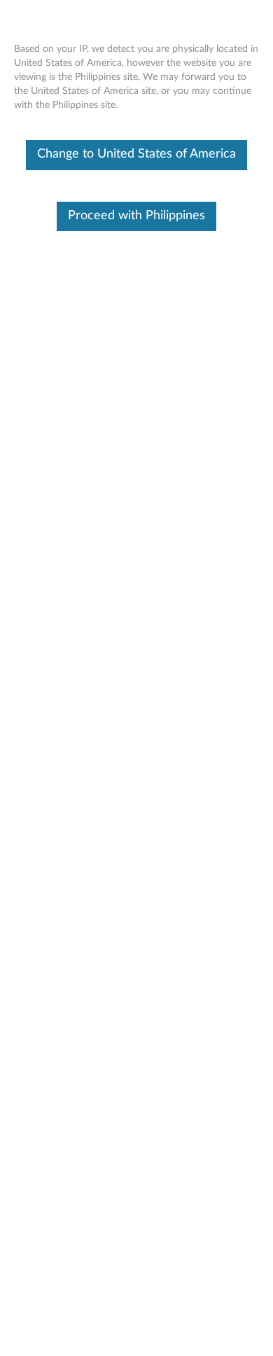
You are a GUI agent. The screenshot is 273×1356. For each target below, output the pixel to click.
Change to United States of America (136, 154)
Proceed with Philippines (136, 215)
